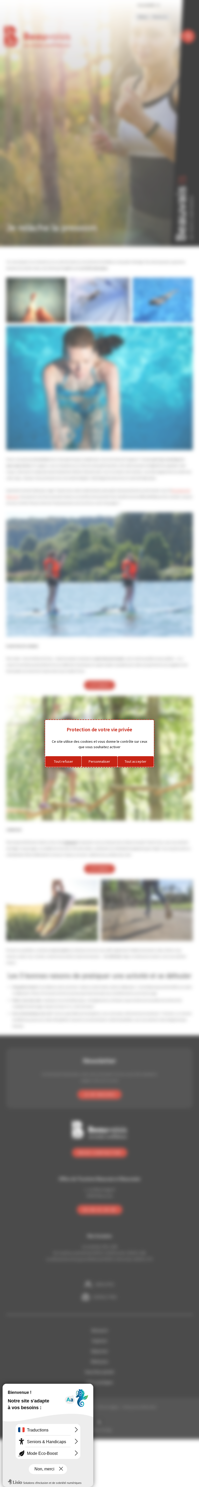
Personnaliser (99, 761)
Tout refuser (63, 761)
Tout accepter (135, 761)
